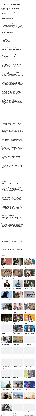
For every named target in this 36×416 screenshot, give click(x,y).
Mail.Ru (1, 415)
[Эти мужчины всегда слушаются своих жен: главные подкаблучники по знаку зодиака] (29, 263)
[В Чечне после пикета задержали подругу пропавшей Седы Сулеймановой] (18, 274)
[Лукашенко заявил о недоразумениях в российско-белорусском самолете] (29, 296)
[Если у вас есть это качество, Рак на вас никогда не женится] (6, 341)
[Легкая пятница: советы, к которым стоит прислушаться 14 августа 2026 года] (18, 397)
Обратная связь (25, 415)
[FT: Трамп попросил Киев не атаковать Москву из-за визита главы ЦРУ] (29, 330)
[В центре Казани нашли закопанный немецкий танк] (29, 308)
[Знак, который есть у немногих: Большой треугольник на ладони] (29, 319)
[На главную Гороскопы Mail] (4, 1)
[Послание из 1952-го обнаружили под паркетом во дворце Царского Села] (6, 274)
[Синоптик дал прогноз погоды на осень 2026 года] (6, 330)
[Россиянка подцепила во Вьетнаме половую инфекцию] (29, 375)
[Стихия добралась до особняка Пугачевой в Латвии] (29, 386)
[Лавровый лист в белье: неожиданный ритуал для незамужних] (29, 285)
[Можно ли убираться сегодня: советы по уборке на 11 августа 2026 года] (29, 409)
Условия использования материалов (19, 415)
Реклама (7, 415)
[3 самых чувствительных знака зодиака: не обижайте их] (6, 364)
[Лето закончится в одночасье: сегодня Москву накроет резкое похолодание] (18, 364)
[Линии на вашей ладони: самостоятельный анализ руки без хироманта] (18, 352)
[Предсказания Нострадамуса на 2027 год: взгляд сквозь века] (18, 263)
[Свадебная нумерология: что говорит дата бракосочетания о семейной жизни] (18, 296)
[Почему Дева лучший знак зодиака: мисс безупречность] (6, 409)
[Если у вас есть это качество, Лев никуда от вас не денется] (29, 364)
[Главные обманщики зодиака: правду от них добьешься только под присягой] (18, 308)
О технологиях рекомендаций (30, 415)
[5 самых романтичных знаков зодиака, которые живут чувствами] (29, 341)
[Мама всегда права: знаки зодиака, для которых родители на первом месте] (6, 352)
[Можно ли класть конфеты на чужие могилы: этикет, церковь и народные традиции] (6, 319)
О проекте (14, 415)
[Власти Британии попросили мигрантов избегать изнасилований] (18, 341)
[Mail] (1, 1)
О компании (4, 415)
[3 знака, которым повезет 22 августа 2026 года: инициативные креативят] (18, 386)
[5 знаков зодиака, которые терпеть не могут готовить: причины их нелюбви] (29, 274)
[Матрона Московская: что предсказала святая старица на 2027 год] (18, 319)
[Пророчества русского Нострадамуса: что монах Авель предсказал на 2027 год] (6, 296)
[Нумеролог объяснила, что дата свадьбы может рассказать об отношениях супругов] (29, 352)
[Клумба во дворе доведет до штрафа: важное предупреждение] (6, 375)
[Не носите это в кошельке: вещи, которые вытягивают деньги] (6, 285)
